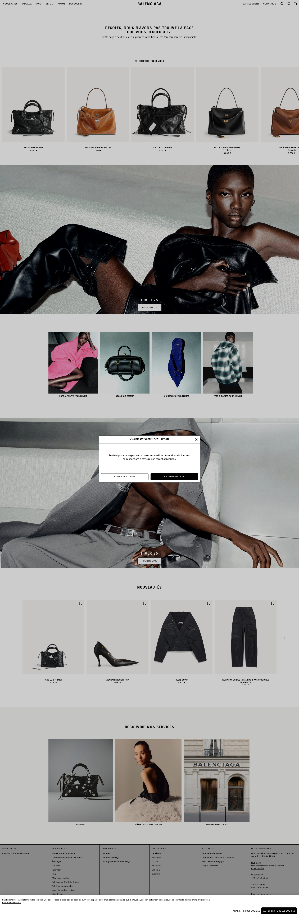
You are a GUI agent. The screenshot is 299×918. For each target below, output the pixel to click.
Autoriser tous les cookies (279, 911)
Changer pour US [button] (174, 476)
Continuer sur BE (124, 476)
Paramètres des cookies (246, 911)
